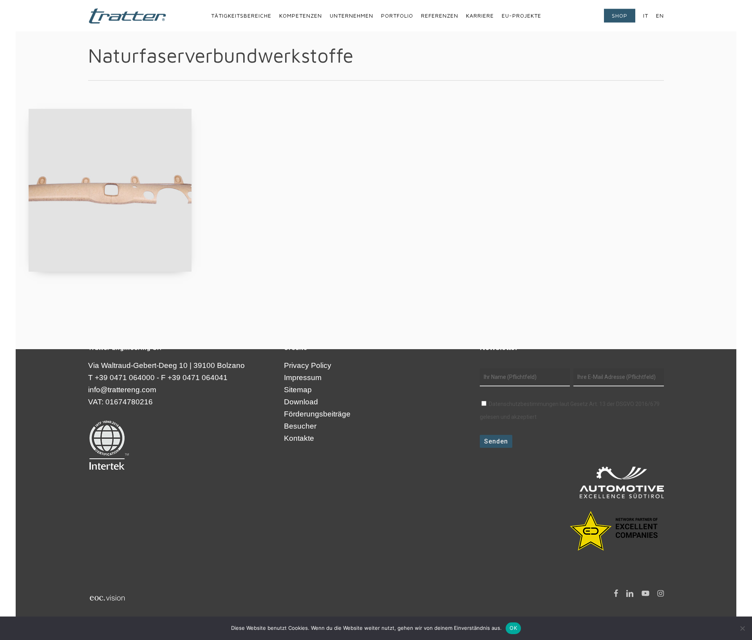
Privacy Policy (307, 365)
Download (301, 402)
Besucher (300, 426)
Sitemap (298, 390)
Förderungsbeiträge (317, 414)
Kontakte (299, 438)
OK (513, 628)
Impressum (303, 377)
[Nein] (742, 628)
